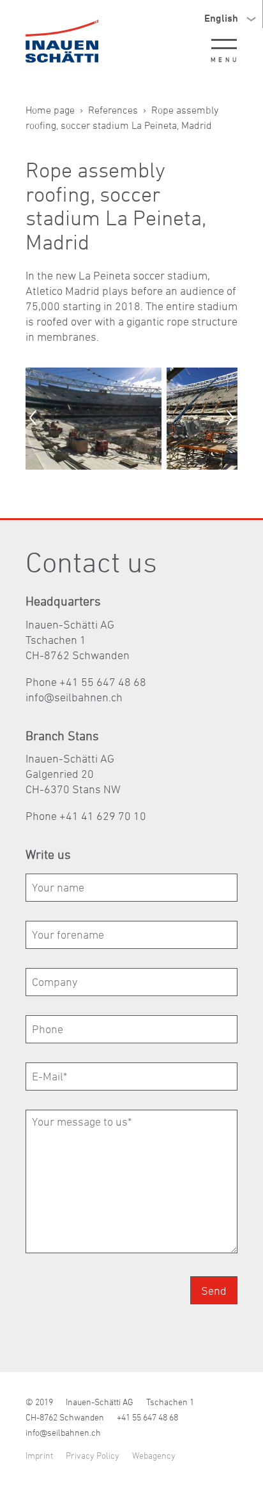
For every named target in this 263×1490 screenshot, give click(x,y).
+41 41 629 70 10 (102, 816)
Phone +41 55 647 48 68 (86, 682)
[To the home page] (62, 41)
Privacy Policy (92, 1455)
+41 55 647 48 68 (147, 1417)
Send (214, 1290)
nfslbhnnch (75, 697)
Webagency (154, 1455)
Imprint (39, 1455)
